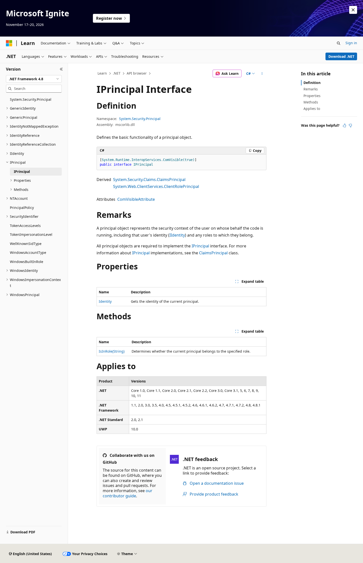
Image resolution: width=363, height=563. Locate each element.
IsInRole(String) (111, 351)
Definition (312, 82)
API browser (137, 73)
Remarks (310, 89)
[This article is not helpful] (350, 125)
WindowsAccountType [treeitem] (28, 252)
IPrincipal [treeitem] (22, 171)
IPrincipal (200, 246)
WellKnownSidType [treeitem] (25, 243)
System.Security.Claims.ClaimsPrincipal (149, 179)
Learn (102, 73)
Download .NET (341, 56)
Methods (310, 102)
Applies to (311, 108)
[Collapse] (61, 69)
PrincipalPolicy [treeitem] (22, 207)
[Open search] (338, 43)
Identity (105, 301)
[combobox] (34, 79)
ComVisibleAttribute (136, 199)
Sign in (351, 42)
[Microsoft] (9, 43)
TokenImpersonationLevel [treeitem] (31, 234)
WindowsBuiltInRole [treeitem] (26, 261)
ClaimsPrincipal (213, 253)
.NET (117, 73)
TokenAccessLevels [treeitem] (25, 225)
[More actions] (262, 74)
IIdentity (177, 235)
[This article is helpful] (344, 125)
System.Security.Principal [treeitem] (30, 99)
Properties (312, 95)
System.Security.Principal (140, 118)
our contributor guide (127, 493)
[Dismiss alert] (353, 10)
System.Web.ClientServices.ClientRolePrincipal (156, 186)
